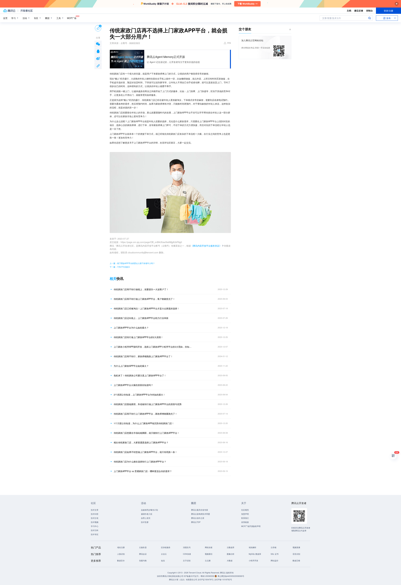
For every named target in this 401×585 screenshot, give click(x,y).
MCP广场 (71, 18)
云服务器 (143, 547)
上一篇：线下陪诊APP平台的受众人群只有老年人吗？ (132, 263)
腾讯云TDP (195, 522)
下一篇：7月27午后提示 (120, 266)
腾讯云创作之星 (197, 518)
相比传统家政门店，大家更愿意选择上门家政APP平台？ (141, 442)
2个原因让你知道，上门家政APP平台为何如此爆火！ (139, 394)
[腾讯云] (9, 10)
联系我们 (245, 518)
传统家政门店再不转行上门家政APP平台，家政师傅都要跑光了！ (145, 413)
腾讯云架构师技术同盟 (200, 514)
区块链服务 (165, 547)
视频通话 (208, 554)
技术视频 (94, 522)
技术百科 (94, 530)
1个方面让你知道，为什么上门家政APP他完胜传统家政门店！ (144, 423)
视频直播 (296, 547)
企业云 (164, 554)
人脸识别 (121, 554)
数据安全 (121, 560)
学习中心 (94, 526)
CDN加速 (187, 554)
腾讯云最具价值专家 (199, 509)
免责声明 (245, 514)
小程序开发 (253, 560)
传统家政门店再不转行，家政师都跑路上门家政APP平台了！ (143, 356)
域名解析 (252, 547)
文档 (349, 10)
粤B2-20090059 (207, 576)
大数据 (229, 560)
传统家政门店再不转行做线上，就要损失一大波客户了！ (141, 289)
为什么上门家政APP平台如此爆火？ (131, 365)
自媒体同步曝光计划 (149, 509)
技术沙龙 (94, 518)
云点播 (208, 560)
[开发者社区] (27, 10)
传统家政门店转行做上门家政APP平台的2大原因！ (138, 337)
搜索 (369, 18)
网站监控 (274, 560)
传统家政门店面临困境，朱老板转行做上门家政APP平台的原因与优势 (148, 404)
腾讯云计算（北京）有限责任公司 (183, 579)
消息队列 (186, 547)
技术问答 (94, 514)
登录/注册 (388, 10)
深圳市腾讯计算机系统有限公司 (170, 576)
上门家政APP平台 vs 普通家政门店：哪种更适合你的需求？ (143, 471)
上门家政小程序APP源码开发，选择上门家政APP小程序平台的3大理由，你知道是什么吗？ (153, 346)
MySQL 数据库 (255, 554)
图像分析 (230, 554)
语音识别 (296, 554)
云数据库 (230, 547)
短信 (163, 560)
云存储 (273, 547)
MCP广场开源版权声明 (250, 526)
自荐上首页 (145, 518)
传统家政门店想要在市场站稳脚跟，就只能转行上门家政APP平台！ (146, 432)
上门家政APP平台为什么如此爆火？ (131, 327)
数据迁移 (296, 560)
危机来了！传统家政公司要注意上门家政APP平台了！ (140, 375)
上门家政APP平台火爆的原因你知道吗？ (133, 385)
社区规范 (245, 509)
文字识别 (186, 560)
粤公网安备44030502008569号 (231, 576)
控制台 (369, 10)
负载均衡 (143, 560)
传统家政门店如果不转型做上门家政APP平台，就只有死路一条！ (145, 452)
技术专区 (94, 534)
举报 (229, 42)
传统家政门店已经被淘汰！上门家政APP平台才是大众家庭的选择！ (146, 308)
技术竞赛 (144, 522)
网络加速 (208, 547)
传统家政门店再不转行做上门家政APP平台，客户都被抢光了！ (144, 298)
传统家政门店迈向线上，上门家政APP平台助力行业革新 (141, 318)
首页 (5, 18)
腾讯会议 (143, 554)
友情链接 (245, 522)
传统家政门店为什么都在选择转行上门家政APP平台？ (140, 461)
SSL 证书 (275, 554)
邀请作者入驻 (146, 514)
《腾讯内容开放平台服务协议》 (206, 245)
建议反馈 (358, 10)
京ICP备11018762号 (223, 579)
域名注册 (121, 547)
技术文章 (94, 509)
